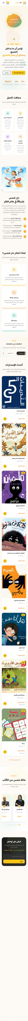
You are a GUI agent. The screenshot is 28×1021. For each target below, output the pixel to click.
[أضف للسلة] (5, 419)
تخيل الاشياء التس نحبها (18, 458)
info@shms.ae (7, 850)
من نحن (7, 73)
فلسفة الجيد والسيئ (19, 600)
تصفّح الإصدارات (17, 73)
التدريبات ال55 (21, 411)
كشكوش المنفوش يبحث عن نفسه (16, 553)
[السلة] (7, 2)
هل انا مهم (22, 648)
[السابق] (26, 807)
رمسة (23, 744)
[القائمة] (3, 2)
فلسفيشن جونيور (20, 506)
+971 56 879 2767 (20, 850)
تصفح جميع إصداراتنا (15, 760)
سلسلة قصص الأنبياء (19, 695)
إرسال (21, 861)
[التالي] (1, 807)
